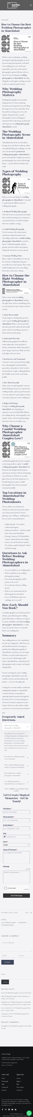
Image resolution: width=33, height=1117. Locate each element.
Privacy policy (20, 1087)
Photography (5, 1081)
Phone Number (8, 817)
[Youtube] (12, 1109)
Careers (19, 1078)
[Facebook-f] (2, 1109)
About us (4, 1090)
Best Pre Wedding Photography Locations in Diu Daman (16, 993)
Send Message (16, 895)
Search (3, 974)
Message (6, 866)
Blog (18, 1084)
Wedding (5, 20)
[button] (29, 1113)
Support (19, 1081)
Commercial (5, 1087)
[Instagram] (6, 1109)
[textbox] (14, 845)
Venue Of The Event (10, 850)
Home (3, 1078)
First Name (7, 809)
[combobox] (16, 845)
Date (4, 833)
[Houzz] (15, 1109)
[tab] (16, 726)
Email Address (8, 825)
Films (3, 1084)
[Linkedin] (9, 1109)
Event (5, 842)
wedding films (22, 922)
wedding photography (8, 925)
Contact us (19, 1090)
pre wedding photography (9, 922)
